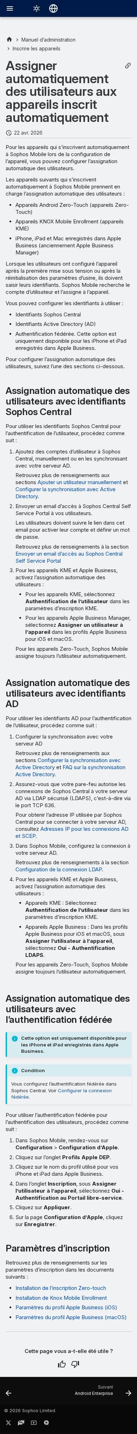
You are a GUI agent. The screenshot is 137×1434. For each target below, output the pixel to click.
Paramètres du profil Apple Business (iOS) (66, 1307)
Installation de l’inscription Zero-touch (60, 1288)
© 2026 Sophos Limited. (30, 1410)
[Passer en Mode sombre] (37, 8)
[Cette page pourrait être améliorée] (75, 1364)
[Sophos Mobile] (9, 39)
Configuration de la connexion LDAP (58, 869)
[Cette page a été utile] (62, 1364)
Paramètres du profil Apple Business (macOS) (71, 1317)
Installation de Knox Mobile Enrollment (61, 1297)
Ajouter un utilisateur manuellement (80, 482)
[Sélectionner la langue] (53, 8)
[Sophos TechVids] (33, 1424)
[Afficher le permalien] (127, 65)
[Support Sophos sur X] (8, 1424)
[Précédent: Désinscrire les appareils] (8, 1393)
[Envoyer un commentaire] (46, 1424)
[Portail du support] (21, 1424)
